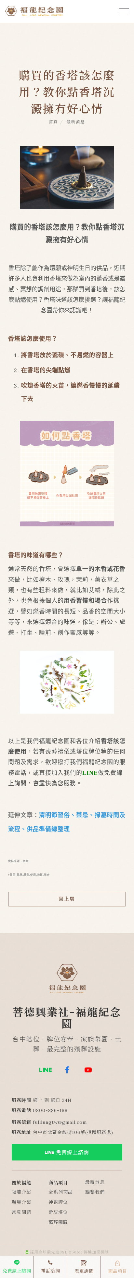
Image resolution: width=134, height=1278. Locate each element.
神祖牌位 (58, 1202)
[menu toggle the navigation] (122, 11)
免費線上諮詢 (72, 1152)
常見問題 (21, 1212)
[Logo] (34, 10)
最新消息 (75, 122)
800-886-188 (52, 1110)
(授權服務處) (99, 1132)
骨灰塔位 (58, 1212)
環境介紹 (21, 1202)
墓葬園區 (58, 1222)
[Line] (46, 1069)
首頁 (53, 122)
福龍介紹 (21, 1192)
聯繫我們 (95, 1192)
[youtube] (88, 1069)
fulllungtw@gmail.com (60, 1122)
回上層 (67, 899)
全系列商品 (60, 1192)
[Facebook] (67, 1069)
